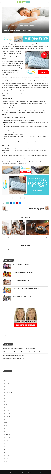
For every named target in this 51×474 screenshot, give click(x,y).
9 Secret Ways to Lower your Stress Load (22, 296)
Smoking (6, 443)
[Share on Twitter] (14, 203)
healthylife (5, 197)
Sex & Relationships (8, 434)
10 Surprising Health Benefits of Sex (21, 280)
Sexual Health (7, 437)
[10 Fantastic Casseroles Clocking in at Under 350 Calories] (7, 290)
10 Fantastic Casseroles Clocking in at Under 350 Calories (26, 288)
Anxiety (6, 374)
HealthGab (33, 472)
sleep (26, 197)
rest (22, 197)
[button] (4, 230)
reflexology (16, 197)
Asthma (6, 377)
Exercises (6, 395)
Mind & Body (7, 422)
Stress (5, 446)
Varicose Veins (7, 455)
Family (5, 398)
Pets (5, 428)
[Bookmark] (50, 2)
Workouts (6, 461)
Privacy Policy (38, 472)
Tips (5, 449)
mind (11, 197)
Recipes (6, 431)
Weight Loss (7, 458)
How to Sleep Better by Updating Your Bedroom (13, 358)
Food (5, 404)
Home (7, 25)
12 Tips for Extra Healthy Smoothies (21, 264)
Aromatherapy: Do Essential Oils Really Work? (13, 355)
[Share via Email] (20, 203)
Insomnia (6, 419)
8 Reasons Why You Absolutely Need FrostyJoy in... (13, 237)
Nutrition (6, 425)
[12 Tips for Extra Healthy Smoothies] (7, 266)
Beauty (6, 380)
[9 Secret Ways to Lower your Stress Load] (7, 298)
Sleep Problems (7, 440)
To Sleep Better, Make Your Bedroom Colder (13, 362)
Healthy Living (13, 25)
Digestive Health (8, 392)
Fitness (6, 401)
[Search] (48, 2)
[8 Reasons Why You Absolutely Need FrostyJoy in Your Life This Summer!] (13, 227)
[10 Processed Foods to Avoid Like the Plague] (7, 274)
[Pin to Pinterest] (17, 203)
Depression (6, 386)
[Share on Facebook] (11, 203)
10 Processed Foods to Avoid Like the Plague (23, 272)
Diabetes (6, 389)
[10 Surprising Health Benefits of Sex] (7, 282)
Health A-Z (6, 407)
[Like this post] (7, 203)
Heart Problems (7, 416)
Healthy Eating (7, 410)
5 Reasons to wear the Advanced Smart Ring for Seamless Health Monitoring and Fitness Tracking (24, 351)
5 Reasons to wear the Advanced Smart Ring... (38, 237)
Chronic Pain (7, 383)
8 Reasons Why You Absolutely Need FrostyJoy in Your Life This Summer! (19, 348)
